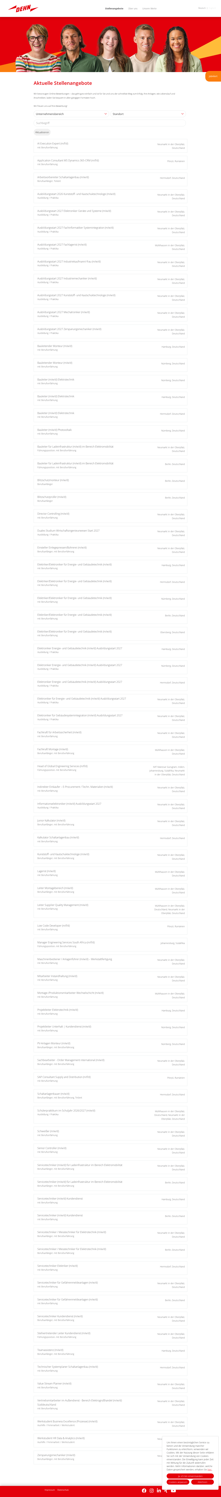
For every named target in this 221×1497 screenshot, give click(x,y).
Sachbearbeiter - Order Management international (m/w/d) (70, 1060)
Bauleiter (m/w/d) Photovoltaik (54, 430)
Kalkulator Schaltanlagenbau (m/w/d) (58, 837)
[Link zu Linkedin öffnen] (159, 1490)
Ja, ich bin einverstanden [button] (190, 1476)
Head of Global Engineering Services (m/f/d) (62, 766)
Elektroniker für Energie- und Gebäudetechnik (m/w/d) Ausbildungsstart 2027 (81, 698)
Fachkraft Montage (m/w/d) (52, 749)
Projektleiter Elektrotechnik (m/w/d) (57, 1010)
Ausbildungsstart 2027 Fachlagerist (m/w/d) (62, 244)
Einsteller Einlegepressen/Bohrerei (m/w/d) (62, 547)
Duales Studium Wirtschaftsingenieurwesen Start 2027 (68, 530)
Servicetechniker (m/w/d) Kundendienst (60, 1198)
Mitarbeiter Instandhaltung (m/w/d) (57, 976)
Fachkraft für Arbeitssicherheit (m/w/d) (59, 732)
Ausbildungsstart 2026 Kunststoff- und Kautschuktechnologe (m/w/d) (76, 194)
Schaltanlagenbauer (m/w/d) (53, 1094)
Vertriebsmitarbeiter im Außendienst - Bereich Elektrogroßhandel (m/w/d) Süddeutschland (79, 1402)
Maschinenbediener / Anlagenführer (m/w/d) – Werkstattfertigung (74, 959)
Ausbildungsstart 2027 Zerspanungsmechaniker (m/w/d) (69, 329)
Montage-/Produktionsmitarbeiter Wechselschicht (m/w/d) (70, 993)
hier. (210, 1469)
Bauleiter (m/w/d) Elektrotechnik (55, 379)
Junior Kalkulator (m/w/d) (51, 820)
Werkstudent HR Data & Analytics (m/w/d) (61, 1438)
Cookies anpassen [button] (178, 1482)
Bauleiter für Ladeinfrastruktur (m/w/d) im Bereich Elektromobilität (75, 446)
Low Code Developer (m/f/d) (53, 925)
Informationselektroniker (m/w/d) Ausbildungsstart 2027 (69, 803)
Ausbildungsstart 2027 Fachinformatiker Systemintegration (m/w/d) (75, 227)
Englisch (212, 8)
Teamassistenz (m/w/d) (50, 1350)
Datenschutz (63, 1489)
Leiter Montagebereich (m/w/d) (55, 888)
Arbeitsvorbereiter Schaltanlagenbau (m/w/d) (63, 177)
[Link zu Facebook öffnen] (144, 1490)
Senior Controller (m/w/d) (51, 1148)
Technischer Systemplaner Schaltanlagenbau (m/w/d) (67, 1367)
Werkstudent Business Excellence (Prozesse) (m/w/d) (67, 1421)
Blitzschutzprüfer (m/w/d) (51, 497)
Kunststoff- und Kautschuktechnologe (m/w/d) (63, 854)
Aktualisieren (42, 132)
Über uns (133, 8)
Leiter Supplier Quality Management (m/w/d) (62, 905)
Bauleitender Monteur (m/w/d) (54, 346)
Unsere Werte (149, 8)
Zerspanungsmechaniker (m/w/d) (56, 1455)
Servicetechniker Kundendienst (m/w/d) (60, 1316)
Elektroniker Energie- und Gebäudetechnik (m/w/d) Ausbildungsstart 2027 (79, 648)
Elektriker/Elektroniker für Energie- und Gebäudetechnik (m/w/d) (74, 564)
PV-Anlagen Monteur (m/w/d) (53, 1043)
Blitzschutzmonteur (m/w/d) (53, 480)
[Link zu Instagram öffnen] (152, 1490)
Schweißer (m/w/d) (48, 1131)
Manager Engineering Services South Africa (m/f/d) (66, 942)
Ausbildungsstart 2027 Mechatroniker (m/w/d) (63, 312)
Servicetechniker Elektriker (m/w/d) (57, 1266)
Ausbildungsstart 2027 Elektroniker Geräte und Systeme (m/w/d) (74, 211)
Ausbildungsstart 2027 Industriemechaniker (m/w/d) (67, 278)
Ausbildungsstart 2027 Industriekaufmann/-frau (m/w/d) (69, 261)
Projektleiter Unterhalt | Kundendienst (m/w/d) (64, 1026)
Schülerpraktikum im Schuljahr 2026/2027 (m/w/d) (66, 1110)
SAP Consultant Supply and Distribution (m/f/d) (64, 1077)
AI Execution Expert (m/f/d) (52, 143)
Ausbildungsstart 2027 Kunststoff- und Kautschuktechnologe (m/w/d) (76, 295)
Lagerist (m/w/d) (46, 871)
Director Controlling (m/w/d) (53, 513)
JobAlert (213, 76)
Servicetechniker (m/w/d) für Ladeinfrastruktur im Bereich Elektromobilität (79, 1165)
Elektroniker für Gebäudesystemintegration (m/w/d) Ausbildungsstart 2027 (79, 715)
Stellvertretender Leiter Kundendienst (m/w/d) (63, 1333)
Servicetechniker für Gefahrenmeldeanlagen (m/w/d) (67, 1282)
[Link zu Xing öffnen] (165, 1490)
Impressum (50, 1489)
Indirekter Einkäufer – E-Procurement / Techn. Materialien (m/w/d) (75, 787)
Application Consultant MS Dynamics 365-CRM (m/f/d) (68, 160)
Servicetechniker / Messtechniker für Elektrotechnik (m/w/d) (71, 1232)
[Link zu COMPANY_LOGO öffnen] (23, 8)
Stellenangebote (114, 8)
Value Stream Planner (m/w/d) (54, 1383)
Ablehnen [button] (202, 1482)
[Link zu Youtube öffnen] (173, 1490)
